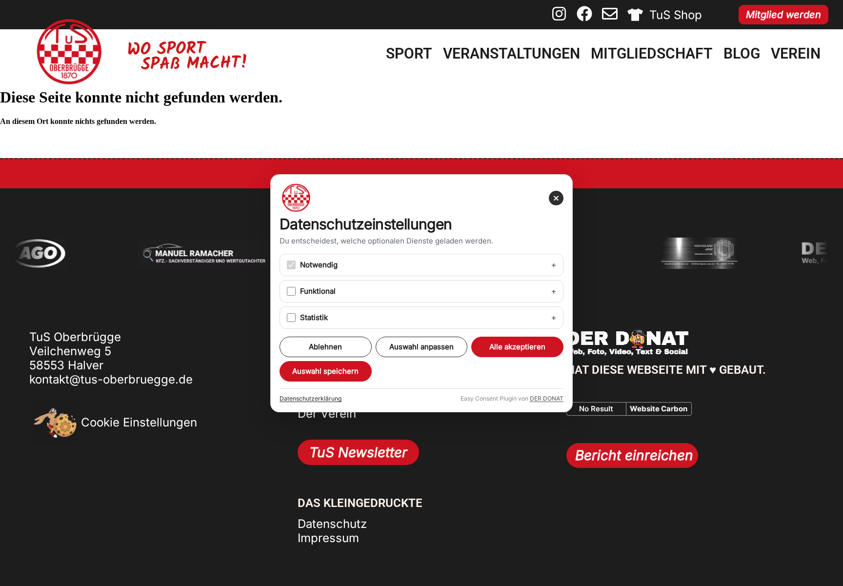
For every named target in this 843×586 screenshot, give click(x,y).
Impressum (328, 538)
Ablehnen (325, 346)
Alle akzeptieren (517, 346)
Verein (796, 53)
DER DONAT (546, 398)
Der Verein (327, 413)
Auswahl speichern (325, 371)
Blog (741, 53)
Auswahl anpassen (421, 346)
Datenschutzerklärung (310, 398)
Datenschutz (332, 524)
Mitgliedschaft (651, 53)
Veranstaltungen (511, 53)
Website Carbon (658, 408)
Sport (409, 53)
